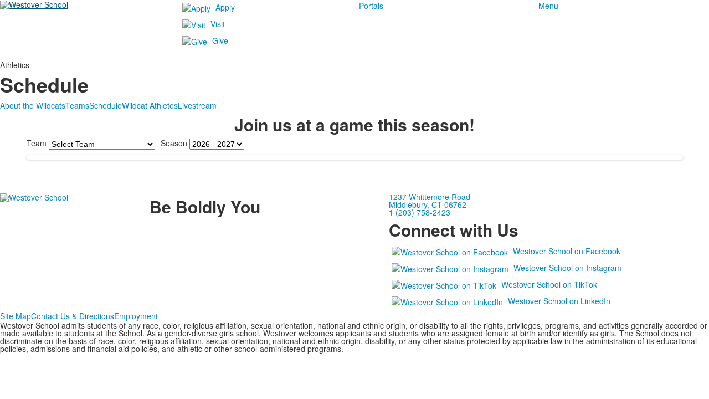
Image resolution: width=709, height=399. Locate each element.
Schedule (105, 105)
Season (174, 143)
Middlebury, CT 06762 (427, 204)
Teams (77, 105)
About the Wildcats (32, 105)
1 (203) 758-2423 (419, 212)
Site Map (15, 315)
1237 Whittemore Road (429, 196)
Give (220, 40)
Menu (548, 5)
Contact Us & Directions (72, 315)
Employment (136, 315)
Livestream (197, 105)
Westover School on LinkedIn (559, 300)
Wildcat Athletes (150, 105)
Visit (217, 23)
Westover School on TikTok (549, 284)
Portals (371, 5)
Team (37, 143)
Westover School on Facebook (566, 251)
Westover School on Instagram (567, 267)
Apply (225, 7)
